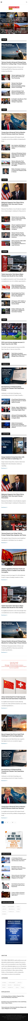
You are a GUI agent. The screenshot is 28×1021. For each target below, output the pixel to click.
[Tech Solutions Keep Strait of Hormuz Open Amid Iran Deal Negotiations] (5, 886)
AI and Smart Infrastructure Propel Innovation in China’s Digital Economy (18, 401)
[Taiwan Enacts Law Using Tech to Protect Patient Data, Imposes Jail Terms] (5, 219)
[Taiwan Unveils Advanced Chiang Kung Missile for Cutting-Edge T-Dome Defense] (14, 51)
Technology (11, 911)
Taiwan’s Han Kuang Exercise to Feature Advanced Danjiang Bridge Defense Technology (18, 85)
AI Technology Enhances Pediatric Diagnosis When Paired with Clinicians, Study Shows (18, 859)
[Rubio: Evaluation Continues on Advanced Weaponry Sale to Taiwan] (5, 171)
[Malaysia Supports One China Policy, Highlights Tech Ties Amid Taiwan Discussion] (14, 191)
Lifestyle (4, 909)
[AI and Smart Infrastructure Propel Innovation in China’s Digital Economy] (5, 401)
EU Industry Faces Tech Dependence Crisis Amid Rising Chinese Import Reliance (18, 868)
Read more (3, 468)
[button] (2, 23)
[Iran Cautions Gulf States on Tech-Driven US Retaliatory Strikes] (5, 147)
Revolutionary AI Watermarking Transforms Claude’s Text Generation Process (12, 388)
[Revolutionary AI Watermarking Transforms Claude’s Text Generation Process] (14, 376)
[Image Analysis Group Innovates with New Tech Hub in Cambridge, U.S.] (14, 445)
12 (12, 822)
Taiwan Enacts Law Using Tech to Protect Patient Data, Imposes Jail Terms (7, 31)
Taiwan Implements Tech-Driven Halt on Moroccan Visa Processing (18, 77)
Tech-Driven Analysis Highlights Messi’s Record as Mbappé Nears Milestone (18, 355)
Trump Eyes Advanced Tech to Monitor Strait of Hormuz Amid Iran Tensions (13, 133)
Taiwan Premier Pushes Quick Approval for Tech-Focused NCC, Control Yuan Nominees (18, 235)
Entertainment (11, 906)
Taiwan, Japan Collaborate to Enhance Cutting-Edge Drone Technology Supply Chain (18, 409)
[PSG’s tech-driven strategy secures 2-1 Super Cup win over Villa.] (14, 331)
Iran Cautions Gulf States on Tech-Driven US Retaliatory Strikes (18, 147)
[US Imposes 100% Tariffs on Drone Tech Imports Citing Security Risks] (5, 303)
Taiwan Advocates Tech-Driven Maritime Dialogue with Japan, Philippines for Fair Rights (18, 163)
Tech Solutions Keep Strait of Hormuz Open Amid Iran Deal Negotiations (17, 885)
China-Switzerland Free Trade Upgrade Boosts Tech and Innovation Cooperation (18, 286)
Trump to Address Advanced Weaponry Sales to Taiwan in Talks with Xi (17, 894)
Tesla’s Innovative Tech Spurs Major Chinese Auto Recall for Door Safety (12, 275)
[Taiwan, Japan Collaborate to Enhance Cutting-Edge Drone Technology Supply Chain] (5, 409)
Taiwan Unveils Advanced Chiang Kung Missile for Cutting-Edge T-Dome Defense (14, 63)
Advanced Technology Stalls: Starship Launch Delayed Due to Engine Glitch (19, 416)
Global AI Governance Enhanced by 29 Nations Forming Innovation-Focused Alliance (18, 425)
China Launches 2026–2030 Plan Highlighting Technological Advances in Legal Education (18, 243)
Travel (18, 906)
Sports (3, 906)
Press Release (12, 909)
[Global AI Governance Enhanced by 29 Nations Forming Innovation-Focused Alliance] (5, 425)
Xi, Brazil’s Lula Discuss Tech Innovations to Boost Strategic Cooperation (19, 100)
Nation (17, 911)
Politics (4, 911)
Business (4, 914)
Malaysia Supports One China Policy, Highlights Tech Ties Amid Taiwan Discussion (21, 19)
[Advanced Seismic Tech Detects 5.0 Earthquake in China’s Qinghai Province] (5, 93)
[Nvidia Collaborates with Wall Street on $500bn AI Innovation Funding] (5, 311)
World (18, 909)
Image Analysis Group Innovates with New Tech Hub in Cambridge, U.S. (7, 20)
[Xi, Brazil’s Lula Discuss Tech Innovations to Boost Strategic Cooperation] (5, 101)
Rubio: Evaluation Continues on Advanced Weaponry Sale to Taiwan (18, 170)
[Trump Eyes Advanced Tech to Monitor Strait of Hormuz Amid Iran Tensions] (14, 121)
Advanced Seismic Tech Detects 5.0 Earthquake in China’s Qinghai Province (18, 92)
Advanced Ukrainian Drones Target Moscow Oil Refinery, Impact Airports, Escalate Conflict (18, 155)
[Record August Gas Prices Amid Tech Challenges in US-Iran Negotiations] (5, 295)
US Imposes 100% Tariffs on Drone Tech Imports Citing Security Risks (18, 302)
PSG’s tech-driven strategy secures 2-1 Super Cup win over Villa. (13, 343)
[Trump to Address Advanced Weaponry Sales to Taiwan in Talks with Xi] (5, 895)
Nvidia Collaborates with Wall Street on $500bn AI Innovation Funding (17, 310)
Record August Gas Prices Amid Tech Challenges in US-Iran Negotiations (18, 294)
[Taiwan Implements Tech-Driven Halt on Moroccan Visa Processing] (5, 77)
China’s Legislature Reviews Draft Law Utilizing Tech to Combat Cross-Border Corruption (21, 30)
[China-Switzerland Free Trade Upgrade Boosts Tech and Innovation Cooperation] (5, 287)
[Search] (26, 2)
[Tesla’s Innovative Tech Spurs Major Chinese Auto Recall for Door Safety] (14, 263)
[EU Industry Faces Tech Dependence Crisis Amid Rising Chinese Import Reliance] (5, 869)
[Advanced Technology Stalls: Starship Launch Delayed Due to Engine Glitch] (5, 417)
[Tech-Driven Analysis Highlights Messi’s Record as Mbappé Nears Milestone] (5, 355)
